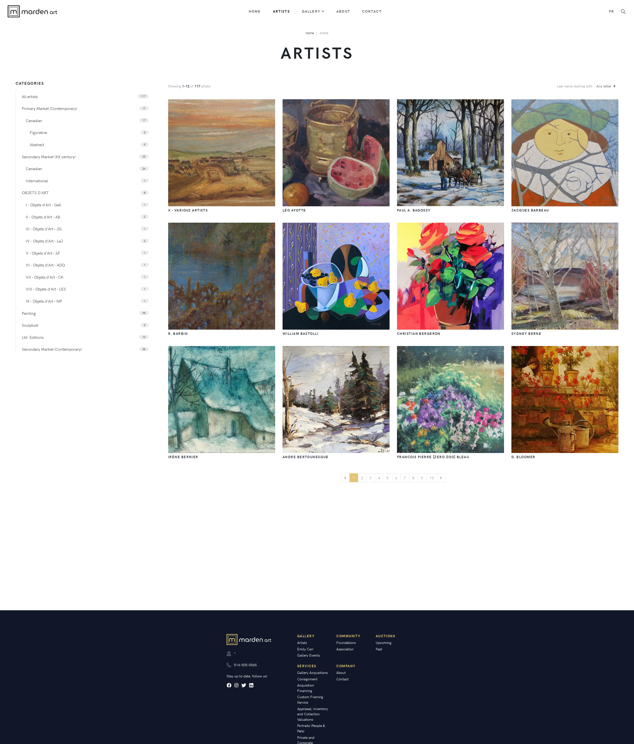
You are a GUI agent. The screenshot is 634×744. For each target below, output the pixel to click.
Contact (372, 11)
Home (255, 11)
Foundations (346, 642)
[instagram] (236, 685)
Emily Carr (305, 648)
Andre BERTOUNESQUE (306, 456)
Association (345, 648)
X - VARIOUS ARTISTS (188, 210)
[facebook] (229, 685)
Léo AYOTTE (294, 210)
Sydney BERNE (526, 333)
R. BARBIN (178, 333)
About (343, 11)
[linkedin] (251, 685)
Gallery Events (308, 655)
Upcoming (383, 642)
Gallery (311, 11)
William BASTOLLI (300, 333)
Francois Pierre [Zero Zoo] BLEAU (433, 456)
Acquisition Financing (305, 688)
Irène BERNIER (183, 456)
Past (379, 648)
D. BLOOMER (523, 456)
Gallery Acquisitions (312, 672)
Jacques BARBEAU (530, 210)
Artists (281, 11)
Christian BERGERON (419, 333)
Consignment (307, 678)
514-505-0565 (245, 664)
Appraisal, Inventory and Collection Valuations (312, 714)
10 (431, 477)
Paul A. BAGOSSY (414, 210)
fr (611, 11)
